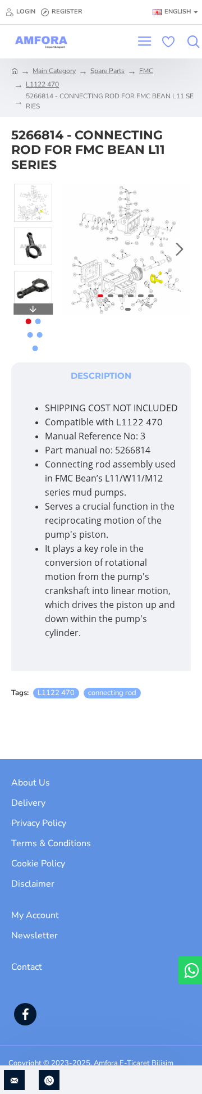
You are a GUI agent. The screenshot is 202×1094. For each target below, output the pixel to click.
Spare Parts (107, 70)
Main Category (54, 70)
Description (101, 375)
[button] (72, 249)
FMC (146, 70)
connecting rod (112, 693)
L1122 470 (42, 84)
